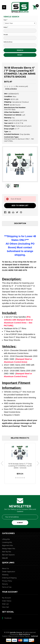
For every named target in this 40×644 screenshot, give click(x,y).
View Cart (5, 607)
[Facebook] (5, 212)
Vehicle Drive (8, 42)
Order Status (6, 601)
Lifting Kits (6, 539)
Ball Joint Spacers (8, 555)
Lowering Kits (7, 542)
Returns (5, 584)
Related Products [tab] (20, 438)
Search (20, 50)
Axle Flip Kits (6, 552)
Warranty (5, 575)
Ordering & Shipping (9, 578)
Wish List (5, 604)
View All (5, 558)
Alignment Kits (7, 545)
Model (6, 34)
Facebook (7, 618)
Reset (20, 55)
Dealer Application (8, 572)
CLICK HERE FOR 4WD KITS (14, 270)
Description (20, 223)
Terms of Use (6, 587)
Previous (2, 463)
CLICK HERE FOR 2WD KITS (20, 267)
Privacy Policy (7, 581)
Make (6, 27)
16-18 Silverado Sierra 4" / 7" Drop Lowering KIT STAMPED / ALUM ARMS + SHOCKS (20, 466)
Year (5, 20)
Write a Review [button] (11, 89)
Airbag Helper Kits (8, 548)
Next (38, 463)
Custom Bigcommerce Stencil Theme (16, 636)
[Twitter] (17, 212)
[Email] (9, 212)
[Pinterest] (21, 212)
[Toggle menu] (4, 7)
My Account (6, 598)
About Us (5, 568)
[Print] (13, 212)
